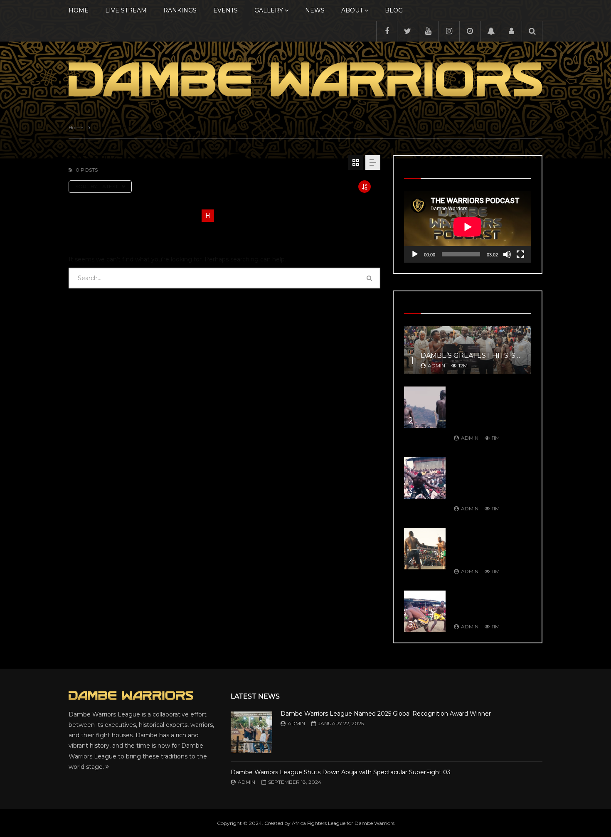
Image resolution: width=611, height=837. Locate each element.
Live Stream (126, 10)
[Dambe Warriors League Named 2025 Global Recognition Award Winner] (251, 732)
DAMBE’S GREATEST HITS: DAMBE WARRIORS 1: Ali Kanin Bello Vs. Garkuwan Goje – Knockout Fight (491, 545)
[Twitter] (407, 31)
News (315, 10)
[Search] (532, 31)
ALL (75, 215)
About (352, 10)
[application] (467, 227)
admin (436, 365)
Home (79, 10)
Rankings (180, 10)
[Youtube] (428, 31)
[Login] (511, 31)
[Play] (415, 254)
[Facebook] (386, 31)
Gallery (268, 10)
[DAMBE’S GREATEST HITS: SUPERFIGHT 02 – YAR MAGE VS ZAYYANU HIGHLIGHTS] (467, 350)
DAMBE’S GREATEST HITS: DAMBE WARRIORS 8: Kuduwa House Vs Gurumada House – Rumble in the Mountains (487, 408)
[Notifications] (490, 31)
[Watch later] (469, 31)
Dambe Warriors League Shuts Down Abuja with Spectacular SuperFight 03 (341, 772)
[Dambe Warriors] (305, 79)
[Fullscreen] (520, 254)
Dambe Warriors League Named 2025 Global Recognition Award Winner (386, 713)
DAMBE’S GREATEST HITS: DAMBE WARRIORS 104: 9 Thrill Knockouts (488, 604)
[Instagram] (449, 31)
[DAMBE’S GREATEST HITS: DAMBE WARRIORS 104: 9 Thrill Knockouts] (425, 611)
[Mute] (507, 254)
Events (225, 10)
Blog (394, 10)
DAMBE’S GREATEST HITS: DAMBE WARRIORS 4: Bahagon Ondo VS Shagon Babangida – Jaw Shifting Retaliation (490, 478)
